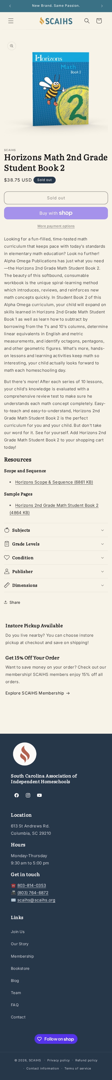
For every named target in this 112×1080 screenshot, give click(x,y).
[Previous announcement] (10, 6)
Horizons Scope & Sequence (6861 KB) (54, 482)
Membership (22, 956)
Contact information (42, 1068)
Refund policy (86, 1060)
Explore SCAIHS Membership (34, 693)
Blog (15, 980)
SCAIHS (35, 1060)
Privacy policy (58, 1060)
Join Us (17, 931)
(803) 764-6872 (32, 892)
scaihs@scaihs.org (36, 900)
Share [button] (15, 602)
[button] (11, 21)
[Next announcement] (102, 6)
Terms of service (77, 1068)
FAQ (15, 1004)
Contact (18, 1017)
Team (16, 992)
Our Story (20, 943)
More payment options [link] (56, 226)
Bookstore (20, 968)
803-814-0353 (31, 885)
